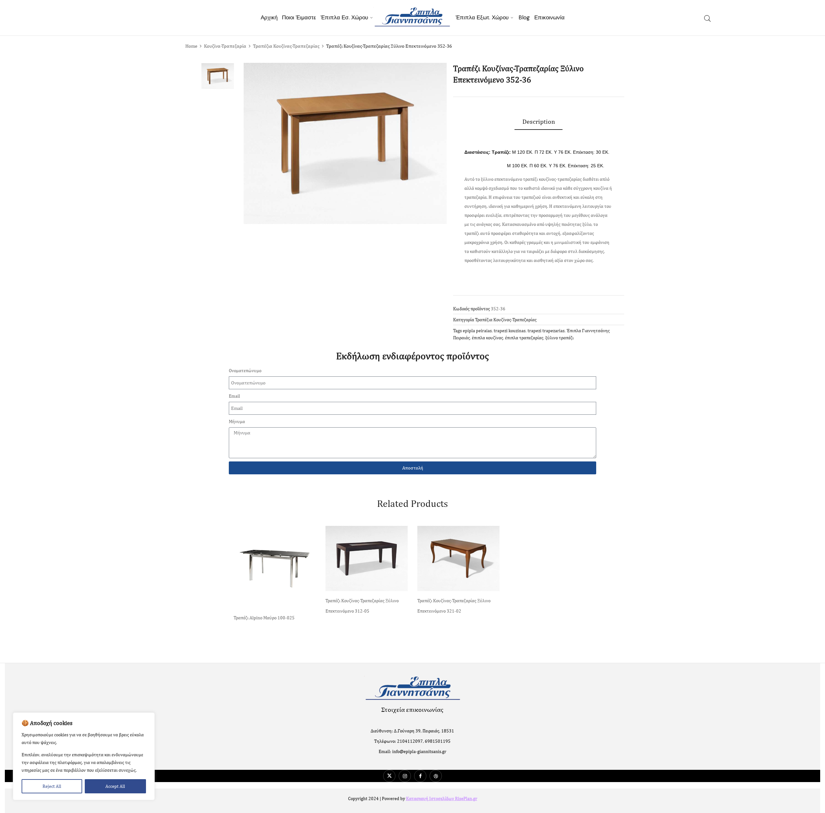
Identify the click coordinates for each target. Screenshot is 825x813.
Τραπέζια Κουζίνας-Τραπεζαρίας (286, 46)
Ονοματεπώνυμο (245, 370)
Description (538, 121)
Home (191, 46)
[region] (84, 756)
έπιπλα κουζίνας (487, 337)
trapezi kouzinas (510, 330)
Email (234, 396)
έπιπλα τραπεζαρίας (524, 337)
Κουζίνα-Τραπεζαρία (225, 46)
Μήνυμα (237, 421)
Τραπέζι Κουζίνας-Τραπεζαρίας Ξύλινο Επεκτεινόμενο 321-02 (453, 606)
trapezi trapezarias (546, 330)
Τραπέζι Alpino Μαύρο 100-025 (264, 617)
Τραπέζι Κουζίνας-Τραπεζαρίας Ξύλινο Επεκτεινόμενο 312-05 (362, 606)
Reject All (52, 786)
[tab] (539, 121)
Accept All (115, 786)
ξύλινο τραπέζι (559, 337)
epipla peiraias (477, 330)
